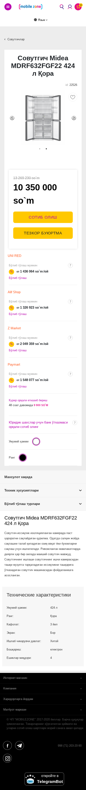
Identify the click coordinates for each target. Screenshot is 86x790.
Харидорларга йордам (18, 699)
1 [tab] (39, 149)
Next (74, 118)
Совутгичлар (15, 39)
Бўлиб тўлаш (17, 278)
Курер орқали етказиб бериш (28, 400)
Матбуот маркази (14, 709)
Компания (9, 688)
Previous (12, 118)
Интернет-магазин (15, 678)
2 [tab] (46, 149)
